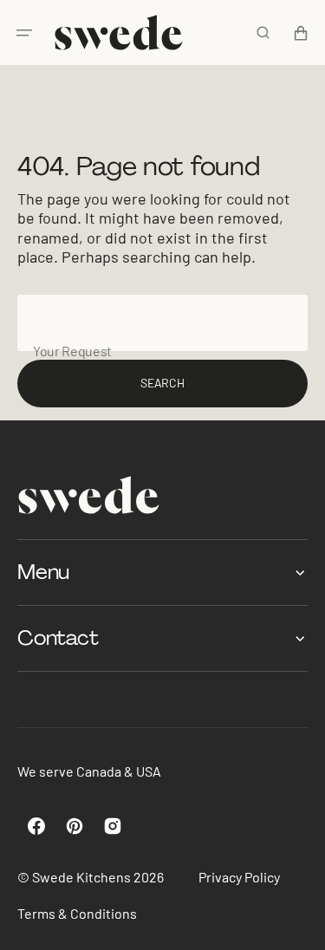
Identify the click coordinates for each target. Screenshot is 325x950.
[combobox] (162, 323)
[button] (24, 33)
